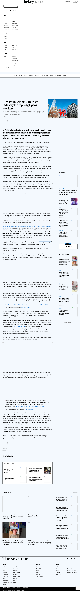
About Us (6, 58)
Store (5, 60)
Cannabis (14, 18)
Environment (15, 25)
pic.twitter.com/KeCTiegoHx (35, 406)
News (13, 47)
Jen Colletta (5, 116)
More (57, 564)
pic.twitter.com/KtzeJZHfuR (40, 304)
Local (25, 75)
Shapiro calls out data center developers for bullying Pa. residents (64, 300)
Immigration (6, 29)
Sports (5, 38)
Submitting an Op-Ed (72, 572)
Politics (13, 33)
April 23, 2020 (30, 409)
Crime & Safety (17, 568)
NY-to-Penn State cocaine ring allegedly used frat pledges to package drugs (64, 287)
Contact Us (6, 63)
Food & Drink (15, 45)
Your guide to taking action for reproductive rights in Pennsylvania (62, 508)
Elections (6, 25)
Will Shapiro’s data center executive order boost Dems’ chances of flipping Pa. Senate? (63, 224)
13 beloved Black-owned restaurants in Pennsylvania (10, 479)
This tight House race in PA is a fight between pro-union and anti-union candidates (63, 212)
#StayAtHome (26, 304)
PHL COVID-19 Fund (45, 241)
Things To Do (15, 49)
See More (75, 492)
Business (6, 18)
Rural (14, 582)
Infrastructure (15, 29)
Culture (5, 45)
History (5, 47)
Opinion (14, 56)
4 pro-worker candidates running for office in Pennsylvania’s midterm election (10, 470)
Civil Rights (5, 568)
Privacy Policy (25, 587)
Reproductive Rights (7, 582)
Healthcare (6, 27)
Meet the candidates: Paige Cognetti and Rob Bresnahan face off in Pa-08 (35, 479)
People (5, 49)
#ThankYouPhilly (21, 406)
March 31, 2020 (25, 307)
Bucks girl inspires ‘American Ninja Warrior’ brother (63, 202)
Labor (5, 31)
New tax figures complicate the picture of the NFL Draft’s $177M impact (35, 470)
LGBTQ (13, 31)
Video (5, 56)
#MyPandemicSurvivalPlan (13, 304)
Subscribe (67, 1)
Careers (18, 587)
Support (13, 587)
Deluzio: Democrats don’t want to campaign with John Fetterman (64, 312)
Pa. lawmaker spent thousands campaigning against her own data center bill (68, 192)
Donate (74, 1)
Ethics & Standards (6, 587)
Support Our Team (71, 570)
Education (14, 23)
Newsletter (14, 58)
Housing (14, 27)
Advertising (6, 67)
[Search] (17, 6)
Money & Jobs (7, 33)
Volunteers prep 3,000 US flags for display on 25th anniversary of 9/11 (63, 234)
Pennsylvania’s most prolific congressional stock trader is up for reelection (64, 274)
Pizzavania (37, 75)
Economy (6, 23)
